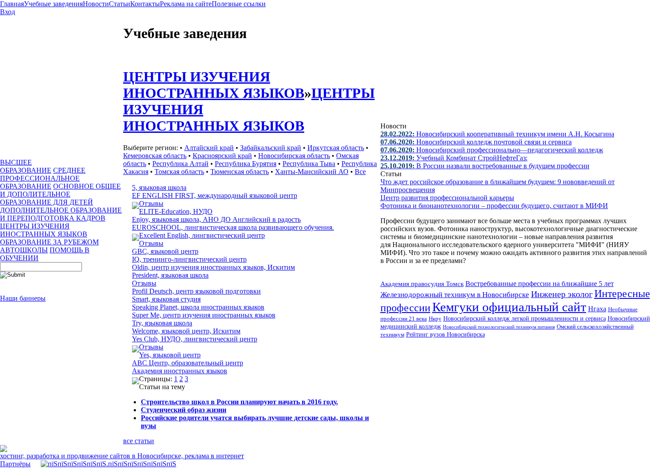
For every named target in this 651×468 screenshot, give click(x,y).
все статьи (138, 441)
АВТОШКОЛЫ (24, 250)
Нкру (435, 318)
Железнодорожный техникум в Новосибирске (454, 294)
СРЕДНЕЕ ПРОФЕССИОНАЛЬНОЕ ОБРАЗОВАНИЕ (42, 178)
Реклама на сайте (186, 4)
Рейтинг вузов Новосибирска (445, 334)
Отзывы (151, 203)
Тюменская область (239, 171)
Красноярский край (222, 155)
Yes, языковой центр (170, 355)
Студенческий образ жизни (183, 410)
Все (360, 171)
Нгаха (597, 309)
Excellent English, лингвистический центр (202, 235)
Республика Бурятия (245, 163)
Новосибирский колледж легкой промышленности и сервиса (524, 318)
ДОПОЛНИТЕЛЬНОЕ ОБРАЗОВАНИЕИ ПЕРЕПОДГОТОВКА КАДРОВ (61, 214)
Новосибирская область (294, 155)
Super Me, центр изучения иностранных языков (203, 315)
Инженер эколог (562, 294)
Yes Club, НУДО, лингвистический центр (194, 339)
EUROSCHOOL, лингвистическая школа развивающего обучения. (233, 227)
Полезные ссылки (239, 4)
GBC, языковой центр (165, 251)
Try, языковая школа (162, 323)
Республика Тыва (309, 163)
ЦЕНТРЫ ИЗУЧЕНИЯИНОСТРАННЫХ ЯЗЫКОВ (43, 230)
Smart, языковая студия (166, 299)
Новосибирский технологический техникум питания (499, 326)
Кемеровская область (154, 155)
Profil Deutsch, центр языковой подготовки (196, 291)
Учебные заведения (53, 4)
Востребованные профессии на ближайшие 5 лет (539, 283)
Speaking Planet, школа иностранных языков (198, 307)
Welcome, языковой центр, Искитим (186, 331)
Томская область (179, 171)
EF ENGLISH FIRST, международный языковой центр (214, 195)
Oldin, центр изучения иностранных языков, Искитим (213, 267)
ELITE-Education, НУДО (176, 211)
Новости (96, 4)
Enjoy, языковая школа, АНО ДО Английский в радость (216, 219)
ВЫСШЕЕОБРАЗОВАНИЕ (25, 166)
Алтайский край (209, 147)
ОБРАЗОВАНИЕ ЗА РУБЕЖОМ (49, 242)
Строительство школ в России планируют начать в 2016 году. (239, 402)
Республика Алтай (180, 163)
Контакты (145, 4)
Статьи (119, 4)
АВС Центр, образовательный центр (187, 363)
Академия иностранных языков (179, 371)
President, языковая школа (170, 275)
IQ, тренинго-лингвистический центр (189, 259)
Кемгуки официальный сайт (509, 307)
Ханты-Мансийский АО (312, 171)
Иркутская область (335, 147)
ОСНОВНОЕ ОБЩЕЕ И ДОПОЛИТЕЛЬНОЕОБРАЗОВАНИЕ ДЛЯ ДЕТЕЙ (60, 194)
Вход (7, 11)
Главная (12, 4)
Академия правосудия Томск (422, 283)
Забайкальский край (270, 147)
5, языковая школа (159, 187)
